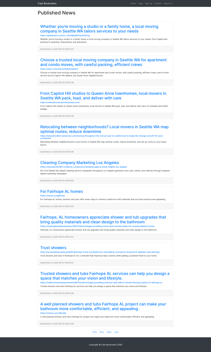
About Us (168, 3)
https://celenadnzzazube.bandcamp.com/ (60, 102)
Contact (158, 3)
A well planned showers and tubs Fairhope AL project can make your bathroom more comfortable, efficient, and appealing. (103, 306)
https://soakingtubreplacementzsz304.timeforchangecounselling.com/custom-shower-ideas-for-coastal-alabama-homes (97, 226)
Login (140, 3)
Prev (102, 332)
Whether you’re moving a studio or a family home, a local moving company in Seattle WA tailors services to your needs (99, 28)
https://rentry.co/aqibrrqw (52, 195)
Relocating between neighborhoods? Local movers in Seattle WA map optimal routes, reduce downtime (104, 129)
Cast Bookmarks (47, 3)
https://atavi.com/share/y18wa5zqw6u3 (59, 69)
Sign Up (148, 3)
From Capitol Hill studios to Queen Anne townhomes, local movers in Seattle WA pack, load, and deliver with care (103, 95)
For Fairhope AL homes (61, 191)
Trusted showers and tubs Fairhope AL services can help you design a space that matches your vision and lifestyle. (104, 276)
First (95, 332)
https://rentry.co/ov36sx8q (53, 313)
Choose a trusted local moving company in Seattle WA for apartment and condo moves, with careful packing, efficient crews (103, 62)
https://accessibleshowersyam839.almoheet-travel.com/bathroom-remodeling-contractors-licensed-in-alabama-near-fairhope (99, 252)
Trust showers (53, 247)
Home (133, 3)
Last (116, 332)
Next (109, 332)
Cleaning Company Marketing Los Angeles (79, 162)
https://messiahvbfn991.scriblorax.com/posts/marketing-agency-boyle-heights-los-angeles (83, 167)
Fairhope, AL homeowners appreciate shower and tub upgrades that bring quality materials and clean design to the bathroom (103, 219)
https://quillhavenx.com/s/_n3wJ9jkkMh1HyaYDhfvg (65, 35)
